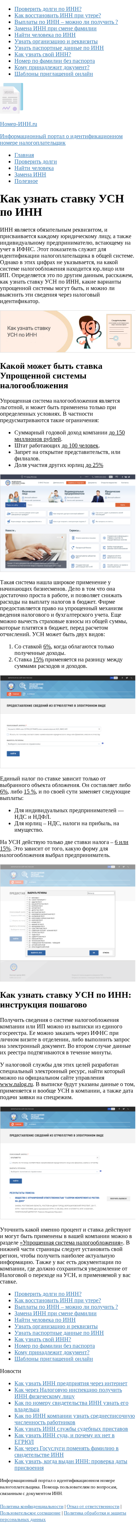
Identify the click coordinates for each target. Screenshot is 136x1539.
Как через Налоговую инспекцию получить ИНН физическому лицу (68, 1393)
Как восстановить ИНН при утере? (57, 15)
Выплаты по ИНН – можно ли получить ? (66, 22)
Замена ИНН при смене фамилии (55, 28)
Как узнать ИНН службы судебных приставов (71, 1429)
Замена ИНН (30, 174)
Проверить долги (35, 161)
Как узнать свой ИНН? (42, 54)
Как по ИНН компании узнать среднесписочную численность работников (74, 1419)
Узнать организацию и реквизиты (56, 41)
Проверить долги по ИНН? (48, 9)
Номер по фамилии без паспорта (54, 61)
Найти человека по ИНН (45, 35)
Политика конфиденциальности (31, 1506)
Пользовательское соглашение (30, 1513)
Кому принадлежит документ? (51, 67)
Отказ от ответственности (93, 1506)
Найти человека (34, 168)
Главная (24, 155)
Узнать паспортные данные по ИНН (59, 48)
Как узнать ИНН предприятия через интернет (70, 1383)
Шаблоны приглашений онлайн (53, 74)
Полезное (26, 181)
